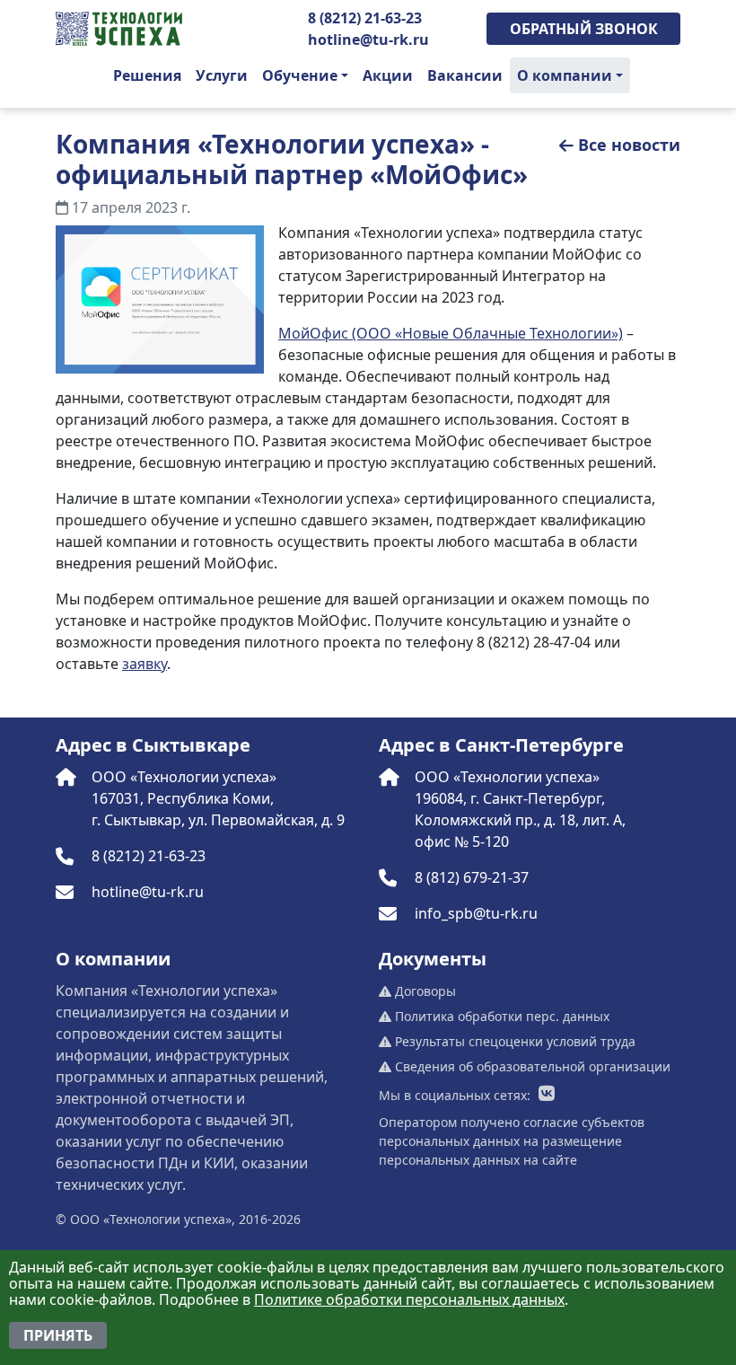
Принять (57, 1335)
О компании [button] (564, 75)
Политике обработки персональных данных (409, 1299)
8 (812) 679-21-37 (472, 877)
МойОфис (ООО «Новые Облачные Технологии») (450, 333)
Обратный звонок (584, 29)
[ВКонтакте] (547, 1095)
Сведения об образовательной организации (530, 1066)
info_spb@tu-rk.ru (476, 913)
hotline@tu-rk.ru (368, 39)
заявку (144, 664)
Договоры (423, 991)
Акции (388, 75)
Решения (147, 75)
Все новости (629, 144)
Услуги (222, 75)
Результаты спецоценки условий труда (513, 1041)
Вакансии (465, 75)
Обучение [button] (299, 75)
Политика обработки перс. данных (500, 1016)
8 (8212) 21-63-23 (365, 18)
